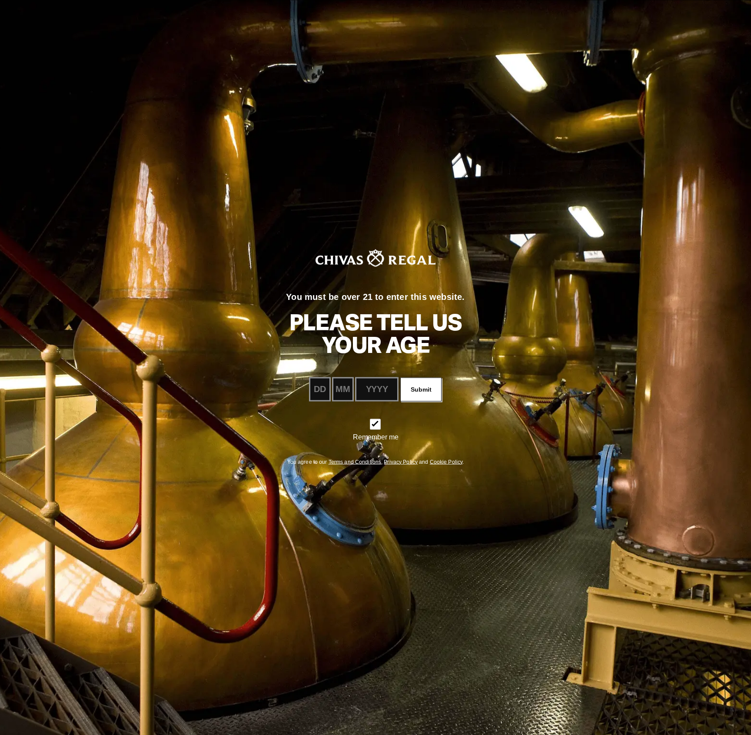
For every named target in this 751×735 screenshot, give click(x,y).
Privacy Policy (401, 462)
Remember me (376, 436)
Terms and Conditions (355, 462)
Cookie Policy (446, 462)
